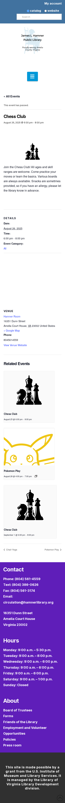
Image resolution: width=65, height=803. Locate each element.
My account (53, 3)
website (53, 10)
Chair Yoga (11, 549)
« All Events (12, 96)
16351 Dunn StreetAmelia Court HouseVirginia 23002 (19, 619)
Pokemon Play (12, 471)
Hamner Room (12, 316)
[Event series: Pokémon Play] (36, 476)
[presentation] (29, 390)
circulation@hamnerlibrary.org (28, 602)
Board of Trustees (17, 710)
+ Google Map (12, 330)
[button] (32, 76)
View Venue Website (15, 345)
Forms (8, 716)
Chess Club (10, 414)
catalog (35, 10)
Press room (12, 745)
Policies (9, 739)
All (5, 248)
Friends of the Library (20, 722)
